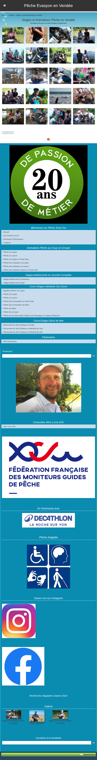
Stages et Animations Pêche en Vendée (29, 15)
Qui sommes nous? (11, 236)
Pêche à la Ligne (10, 252)
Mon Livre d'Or (9, 426)
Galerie (11, 15)
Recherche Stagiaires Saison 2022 (48, 695)
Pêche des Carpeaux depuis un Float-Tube (20, 270)
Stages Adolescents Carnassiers (16, 279)
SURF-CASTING (36, 724)
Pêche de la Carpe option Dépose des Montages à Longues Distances (31, 315)
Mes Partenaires (10, 341)
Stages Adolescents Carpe (14, 283)
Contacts (7, 243)
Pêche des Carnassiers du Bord (16, 305)
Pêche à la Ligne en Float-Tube (16, 259)
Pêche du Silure (9, 308)
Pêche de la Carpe (10, 312)
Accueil (6, 232)
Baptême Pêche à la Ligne (14, 291)
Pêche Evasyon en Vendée (48, 5)
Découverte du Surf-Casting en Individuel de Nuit (23, 332)
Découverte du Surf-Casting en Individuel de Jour (23, 328)
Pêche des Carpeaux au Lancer (16, 266)
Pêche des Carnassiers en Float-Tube (18, 301)
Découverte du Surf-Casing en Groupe (18, 325)
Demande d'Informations (13, 239)
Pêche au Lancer (10, 256)
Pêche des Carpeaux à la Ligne (16, 263)
